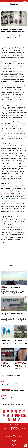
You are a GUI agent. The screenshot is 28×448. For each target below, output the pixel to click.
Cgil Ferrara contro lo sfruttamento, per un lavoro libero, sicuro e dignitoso (13, 314)
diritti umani (3, 246)
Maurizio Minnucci (17, 368)
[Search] (17, 1)
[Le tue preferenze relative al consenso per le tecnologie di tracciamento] (25, 445)
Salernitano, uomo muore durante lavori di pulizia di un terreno (21, 342)
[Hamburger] (1, 4)
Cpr (5, 71)
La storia (14, 444)
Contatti (2, 1)
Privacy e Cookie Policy (14, 445)
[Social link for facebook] (21, 1)
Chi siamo (14, 438)
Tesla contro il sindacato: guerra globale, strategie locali (5, 366)
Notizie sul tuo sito (14, 442)
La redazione (7, 1)
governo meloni (4, 248)
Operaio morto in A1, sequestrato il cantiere (12, 390)
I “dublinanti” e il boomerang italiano (11, 287)
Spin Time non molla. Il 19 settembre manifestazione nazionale (10, 376)
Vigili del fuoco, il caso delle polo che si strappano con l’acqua (20, 365)
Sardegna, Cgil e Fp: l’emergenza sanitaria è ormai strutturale (6, 342)
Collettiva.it (14, 427)
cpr (4, 245)
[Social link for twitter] (20, 1)
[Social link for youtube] (25, 1)
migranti (8, 245)
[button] (21, 43)
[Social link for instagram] (23, 1)
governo (21, 150)
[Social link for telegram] (26, 1)
